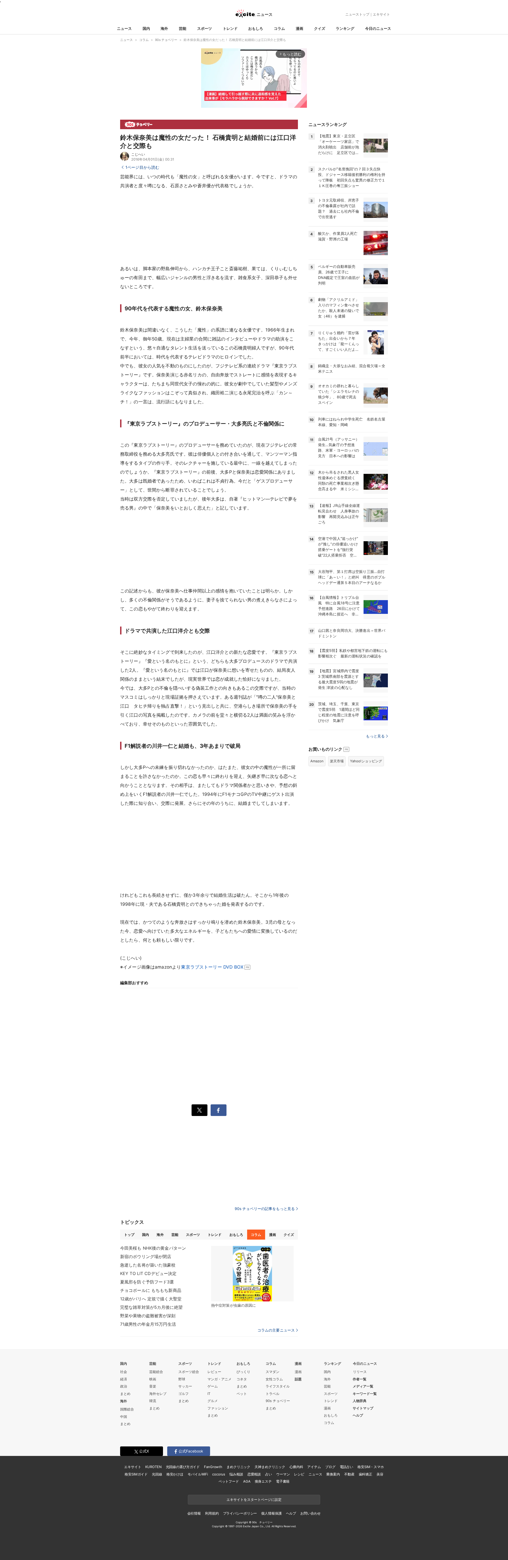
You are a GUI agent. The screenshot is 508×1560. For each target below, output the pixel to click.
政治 (123, 1386)
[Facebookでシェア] (218, 1110)
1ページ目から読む (142, 167)
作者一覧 (359, 1379)
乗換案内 (333, 1474)
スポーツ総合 (188, 1372)
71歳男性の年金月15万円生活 (148, 1324)
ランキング (345, 28)
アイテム (314, 1467)
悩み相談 (236, 1474)
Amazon (317, 761)
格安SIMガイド (136, 1474)
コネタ (242, 1379)
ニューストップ (357, 14)
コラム (279, 28)
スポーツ (204, 28)
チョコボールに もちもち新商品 (150, 1290)
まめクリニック (238, 1467)
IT (208, 1393)
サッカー (185, 1386)
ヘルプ (358, 1415)
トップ (129, 1234)
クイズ (319, 28)
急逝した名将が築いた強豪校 (148, 1265)
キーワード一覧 (365, 1393)
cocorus (218, 1474)
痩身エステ (263, 1481)
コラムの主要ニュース (276, 1330)
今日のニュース (378, 28)
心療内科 (296, 1467)
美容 (380, 1474)
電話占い (346, 1467)
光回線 (157, 1474)
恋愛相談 (254, 1474)
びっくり (243, 1372)
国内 (146, 28)
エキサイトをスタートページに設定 (254, 1499)
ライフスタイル (278, 1386)
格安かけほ (174, 1474)
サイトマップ (363, 1408)
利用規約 (212, 1513)
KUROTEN (153, 1467)
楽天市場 (337, 761)
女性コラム (274, 1379)
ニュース (124, 28)
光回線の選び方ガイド (183, 1467)
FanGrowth (213, 1467)
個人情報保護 (271, 1513)
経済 (123, 1379)
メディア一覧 (363, 1386)
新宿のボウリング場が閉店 (145, 1256)
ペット (242, 1393)
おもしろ (255, 28)
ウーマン (283, 1474)
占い (268, 1474)
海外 (164, 28)
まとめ (125, 1393)
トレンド (230, 28)
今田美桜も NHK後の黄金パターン (153, 1248)
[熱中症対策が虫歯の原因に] (252, 1273)
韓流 (152, 1401)
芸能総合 (156, 1372)
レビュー (214, 1372)
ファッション (217, 1408)
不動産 (349, 1474)
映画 (152, 1379)
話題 (298, 1379)
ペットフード (229, 1481)
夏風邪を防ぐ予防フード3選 (147, 1282)
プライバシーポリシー (240, 1513)
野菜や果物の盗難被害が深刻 (148, 1315)
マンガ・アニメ (219, 1379)
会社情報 (194, 1513)
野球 (181, 1379)
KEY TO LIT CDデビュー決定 (148, 1273)
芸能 (182, 28)
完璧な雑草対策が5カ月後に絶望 (151, 1307)
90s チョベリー (278, 1401)
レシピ (299, 1474)
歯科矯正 (365, 1474)
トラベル (272, 1393)
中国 (123, 1416)
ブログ (330, 1467)
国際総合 (127, 1409)
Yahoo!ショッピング (366, 761)
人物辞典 (359, 1401)
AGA (247, 1481)
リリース (360, 1372)
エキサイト (381, 14)
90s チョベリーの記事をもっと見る (265, 1208)
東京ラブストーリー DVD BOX (212, 967)
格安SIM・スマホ (370, 1467)
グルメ (212, 1401)
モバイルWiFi (198, 1474)
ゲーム (212, 1386)
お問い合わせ (310, 1513)
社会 (123, 1372)
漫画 (299, 28)
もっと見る (375, 736)
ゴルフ (183, 1393)
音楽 (152, 1386)
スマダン (272, 1372)
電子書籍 (282, 1481)
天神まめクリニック (270, 1467)
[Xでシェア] (199, 1110)
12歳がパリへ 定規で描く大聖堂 (151, 1298)
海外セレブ (157, 1393)
